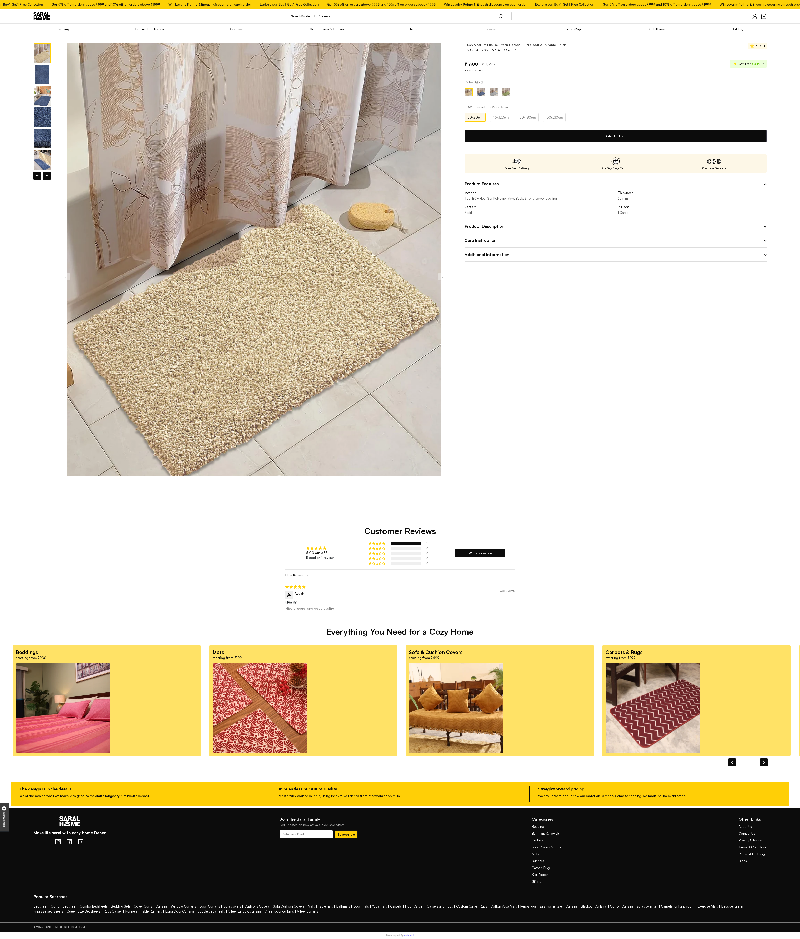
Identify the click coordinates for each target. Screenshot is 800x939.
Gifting (536, 881)
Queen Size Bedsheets (83, 911)
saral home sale (551, 906)
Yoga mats (379, 906)
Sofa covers (232, 906)
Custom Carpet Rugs (471, 906)
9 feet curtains (307, 911)
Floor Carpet (414, 906)
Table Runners (151, 911)
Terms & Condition (752, 847)
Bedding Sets (120, 906)
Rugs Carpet (113, 911)
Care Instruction (481, 240)
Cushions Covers (257, 906)
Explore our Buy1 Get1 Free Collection (251, 4)
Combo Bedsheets (94, 906)
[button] (377, 543)
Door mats (361, 906)
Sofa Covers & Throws (548, 847)
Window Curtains (183, 906)
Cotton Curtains (622, 906)
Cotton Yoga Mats (503, 906)
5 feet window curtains (244, 911)
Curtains (538, 840)
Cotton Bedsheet (63, 906)
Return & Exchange (753, 854)
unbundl (409, 935)
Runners (538, 861)
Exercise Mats (708, 906)
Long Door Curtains (179, 911)
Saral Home (41, 16)
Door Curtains (209, 906)
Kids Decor (540, 875)
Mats (535, 854)
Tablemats (325, 906)
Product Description (484, 226)
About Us (745, 826)
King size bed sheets (48, 911)
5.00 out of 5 (317, 553)
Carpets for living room (677, 906)
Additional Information (487, 254)
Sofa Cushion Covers (288, 906)
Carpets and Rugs (440, 906)
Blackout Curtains (594, 906)
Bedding (538, 826)
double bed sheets (211, 911)
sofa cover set (647, 906)
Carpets (396, 906)
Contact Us (747, 833)
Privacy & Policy (750, 840)
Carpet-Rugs (541, 868)
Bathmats (343, 906)
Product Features (482, 183)
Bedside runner (732, 906)
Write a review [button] (480, 553)
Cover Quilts (143, 906)
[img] (400, 587)
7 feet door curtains (279, 911)
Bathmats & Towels (546, 833)
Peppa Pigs (528, 906)
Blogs (743, 861)
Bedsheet (40, 906)
